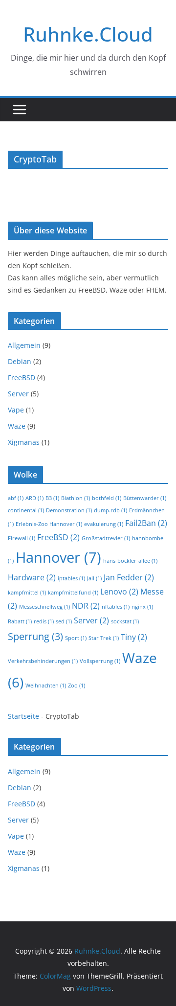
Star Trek (103, 638)
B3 (52, 498)
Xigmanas (24, 442)
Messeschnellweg (44, 606)
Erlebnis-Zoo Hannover (49, 524)
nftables (116, 606)
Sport (76, 638)
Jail (94, 578)
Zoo (76, 685)
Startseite (23, 716)
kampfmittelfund (73, 592)
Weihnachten (45, 685)
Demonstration (69, 510)
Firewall (21, 538)
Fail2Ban (146, 523)
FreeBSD (21, 377)
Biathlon (75, 498)
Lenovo (119, 591)
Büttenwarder (144, 498)
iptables (71, 578)
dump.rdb (110, 510)
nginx (142, 606)
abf (15, 498)
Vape (16, 409)
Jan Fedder (129, 577)
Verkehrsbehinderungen (43, 661)
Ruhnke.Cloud (88, 34)
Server (18, 393)
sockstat (125, 621)
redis (44, 621)
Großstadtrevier (106, 538)
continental (26, 510)
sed (64, 621)
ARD (34, 498)
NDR (86, 605)
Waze (16, 426)
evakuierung (103, 524)
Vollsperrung (100, 661)
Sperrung (35, 636)
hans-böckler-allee (130, 560)
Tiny (134, 637)
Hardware (32, 577)
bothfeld (106, 498)
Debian (19, 361)
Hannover (58, 557)
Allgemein (24, 345)
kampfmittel (27, 592)
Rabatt (20, 621)
